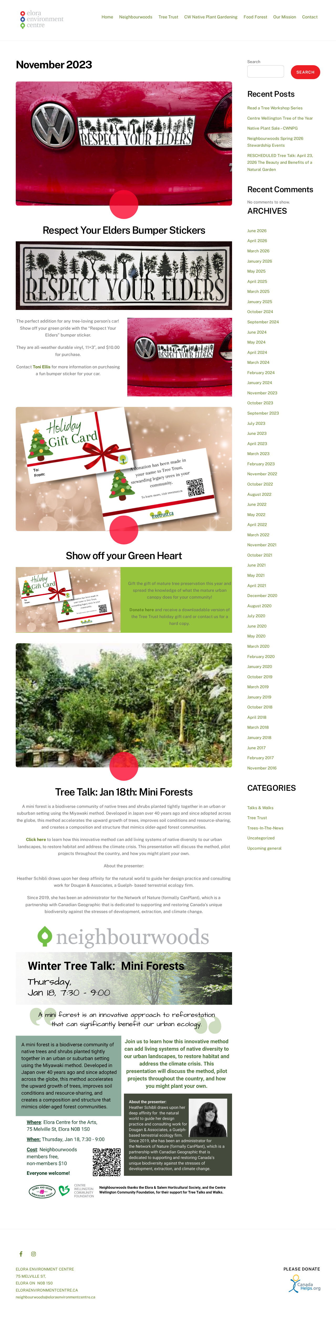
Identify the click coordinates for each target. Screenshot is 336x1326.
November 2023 (262, 393)
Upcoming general (264, 848)
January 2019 (259, 697)
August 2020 (259, 606)
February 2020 (261, 656)
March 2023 (258, 453)
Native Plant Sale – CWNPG (272, 128)
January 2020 (259, 666)
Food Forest (255, 16)
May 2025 (256, 271)
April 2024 (257, 352)
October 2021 (259, 555)
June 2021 (256, 565)
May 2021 (256, 575)
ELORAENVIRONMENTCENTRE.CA (47, 1290)
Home (107, 16)
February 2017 (260, 758)
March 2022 (258, 535)
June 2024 (257, 332)
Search (253, 61)
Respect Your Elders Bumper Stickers (124, 230)
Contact (310, 16)
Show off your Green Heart (124, 556)
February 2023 (261, 464)
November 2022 (262, 474)
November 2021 (261, 545)
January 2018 (259, 737)
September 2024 (263, 322)
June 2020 (256, 626)
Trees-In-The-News (265, 828)
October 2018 (259, 707)
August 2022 (259, 494)
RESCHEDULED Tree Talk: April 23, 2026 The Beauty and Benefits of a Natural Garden (280, 162)
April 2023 (257, 443)
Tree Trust (168, 16)
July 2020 (256, 616)
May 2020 (256, 636)
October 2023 (260, 403)
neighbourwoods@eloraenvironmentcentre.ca (55, 1297)
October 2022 (260, 484)
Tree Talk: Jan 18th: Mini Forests (124, 792)
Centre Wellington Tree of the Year (280, 118)
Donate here (141, 609)
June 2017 (256, 748)
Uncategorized (261, 838)
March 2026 (258, 251)
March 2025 (258, 291)
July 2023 (256, 423)
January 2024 (259, 382)
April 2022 (257, 524)
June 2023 (257, 433)
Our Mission (284, 16)
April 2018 (256, 717)
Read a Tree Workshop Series (275, 108)
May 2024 (256, 342)
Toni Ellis (41, 366)
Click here (36, 839)
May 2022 (256, 514)
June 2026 (256, 230)
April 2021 (256, 585)
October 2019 (259, 677)
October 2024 (260, 311)
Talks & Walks (260, 807)
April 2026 (257, 240)
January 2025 (259, 301)
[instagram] (34, 1253)
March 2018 (258, 727)
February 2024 (261, 372)
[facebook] (21, 1253)
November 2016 (261, 768)
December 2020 (262, 595)
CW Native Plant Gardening (211, 16)
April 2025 (257, 281)
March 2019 (258, 687)
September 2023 (263, 413)
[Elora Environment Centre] (42, 31)
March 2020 (258, 646)
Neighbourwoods (135, 16)
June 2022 (256, 504)
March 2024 (258, 362)
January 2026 (259, 261)
